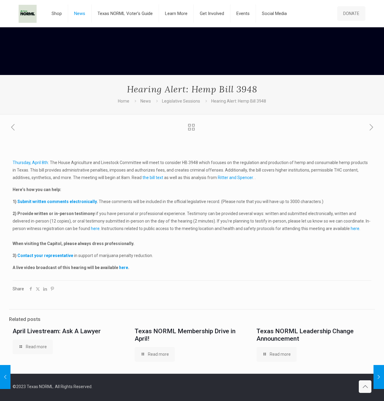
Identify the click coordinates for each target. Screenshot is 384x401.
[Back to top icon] (365, 386)
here (95, 228)
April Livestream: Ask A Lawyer (57, 331)
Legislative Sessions (181, 101)
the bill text (152, 177)
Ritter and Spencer (235, 177)
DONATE (351, 13)
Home (123, 101)
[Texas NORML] (28, 13)
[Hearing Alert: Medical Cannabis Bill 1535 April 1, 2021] (5, 377)
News (145, 101)
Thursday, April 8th (30, 162)
